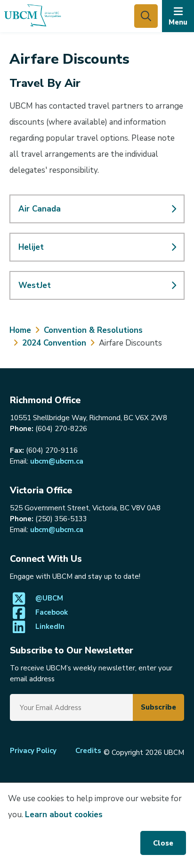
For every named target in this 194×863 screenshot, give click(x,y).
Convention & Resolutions (93, 330)
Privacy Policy (33, 750)
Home (20, 330)
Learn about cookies (64, 814)
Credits (88, 750)
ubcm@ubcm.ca (56, 461)
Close (163, 843)
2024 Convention (54, 343)
